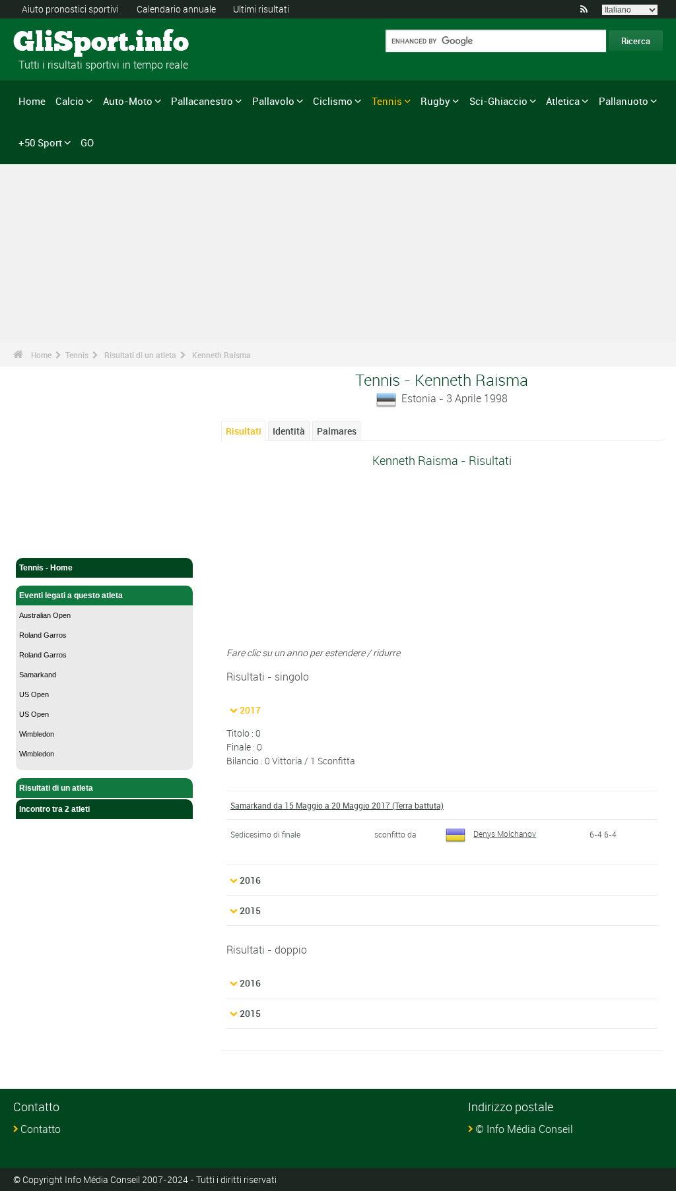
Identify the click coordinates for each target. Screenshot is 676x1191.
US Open (34, 694)
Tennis (387, 100)
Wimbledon (36, 734)
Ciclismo (333, 100)
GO (87, 142)
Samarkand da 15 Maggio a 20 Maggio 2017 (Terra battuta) (337, 805)
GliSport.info (63, 43)
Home (32, 100)
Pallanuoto (623, 100)
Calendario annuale (176, 9)
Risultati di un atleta (140, 355)
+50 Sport (40, 142)
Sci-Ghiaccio (498, 100)
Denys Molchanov (504, 833)
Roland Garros (43, 635)
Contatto (40, 1129)
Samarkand (37, 675)
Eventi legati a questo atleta (71, 595)
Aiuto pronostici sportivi (70, 9)
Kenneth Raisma (221, 355)
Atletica (563, 100)
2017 (250, 710)
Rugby (435, 100)
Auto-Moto (127, 100)
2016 (250, 880)
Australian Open (45, 615)
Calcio (69, 100)
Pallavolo (273, 100)
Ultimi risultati (261, 9)
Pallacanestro (202, 100)
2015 (250, 910)
